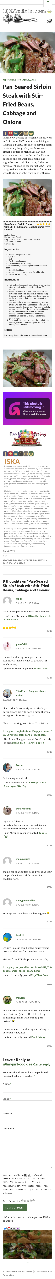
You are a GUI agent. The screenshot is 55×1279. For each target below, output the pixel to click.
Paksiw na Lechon (16, 1236)
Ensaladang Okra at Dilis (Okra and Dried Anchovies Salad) (26, 1250)
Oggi (19, 598)
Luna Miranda (23, 808)
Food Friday (38, 1037)
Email (7, 1098)
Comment (8, 1128)
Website (7, 1113)
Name (7, 1083)
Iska (12, 461)
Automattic (8, 1275)
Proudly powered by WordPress (17, 1271)
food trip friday (28, 560)
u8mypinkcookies (25, 900)
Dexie (19, 765)
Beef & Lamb (21, 80)
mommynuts (23, 859)
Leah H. (20, 935)
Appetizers (8, 80)
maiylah (20, 997)
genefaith (21, 644)
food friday (10, 560)
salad (13, 563)
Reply (49, 631)
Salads (32, 80)
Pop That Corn (40, 975)
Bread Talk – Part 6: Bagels (28, 742)
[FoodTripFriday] (27, 438)
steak (22, 563)
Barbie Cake (40, 668)
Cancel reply (41, 1064)
